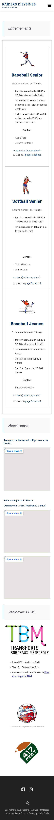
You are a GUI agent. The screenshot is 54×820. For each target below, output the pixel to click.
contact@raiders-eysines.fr (27, 150)
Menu (49, 5)
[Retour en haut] (27, 803)
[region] (27, 753)
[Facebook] (23, 789)
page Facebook (33, 154)
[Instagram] (31, 789)
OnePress (44, 809)
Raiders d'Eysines (19, 4)
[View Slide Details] (27, 753)
